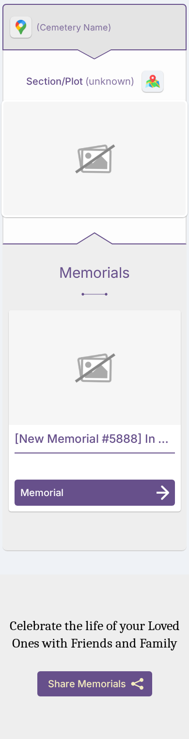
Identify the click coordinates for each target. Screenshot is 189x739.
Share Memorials (87, 684)
